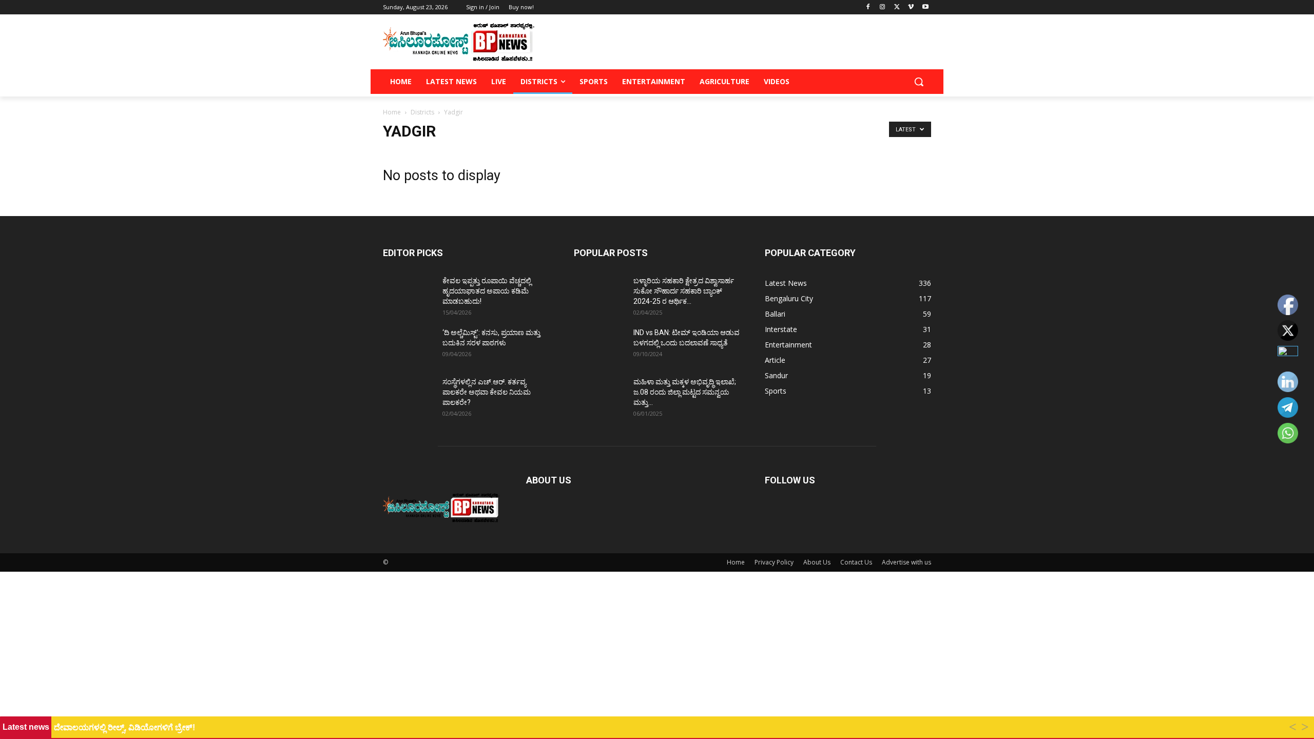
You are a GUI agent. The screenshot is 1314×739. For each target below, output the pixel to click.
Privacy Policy (774, 562)
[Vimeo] (911, 7)
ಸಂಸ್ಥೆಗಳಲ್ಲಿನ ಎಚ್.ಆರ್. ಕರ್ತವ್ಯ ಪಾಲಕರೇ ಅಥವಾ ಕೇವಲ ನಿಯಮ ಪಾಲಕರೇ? (486, 392)
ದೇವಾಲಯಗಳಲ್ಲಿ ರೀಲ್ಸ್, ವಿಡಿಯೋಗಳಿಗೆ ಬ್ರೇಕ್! (124, 727)
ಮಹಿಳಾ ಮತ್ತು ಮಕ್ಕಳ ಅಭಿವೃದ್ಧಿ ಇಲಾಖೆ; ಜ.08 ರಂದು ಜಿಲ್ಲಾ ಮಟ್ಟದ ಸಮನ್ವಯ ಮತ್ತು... (684, 392)
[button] (918, 81)
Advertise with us (906, 562)
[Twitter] (897, 7)
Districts (422, 112)
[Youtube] (925, 7)
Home (392, 112)
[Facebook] (868, 7)
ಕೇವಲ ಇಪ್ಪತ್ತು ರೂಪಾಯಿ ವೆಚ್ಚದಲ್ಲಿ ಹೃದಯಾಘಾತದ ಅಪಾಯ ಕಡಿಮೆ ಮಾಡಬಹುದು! (486, 291)
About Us (816, 562)
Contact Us (856, 562)
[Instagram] (882, 7)
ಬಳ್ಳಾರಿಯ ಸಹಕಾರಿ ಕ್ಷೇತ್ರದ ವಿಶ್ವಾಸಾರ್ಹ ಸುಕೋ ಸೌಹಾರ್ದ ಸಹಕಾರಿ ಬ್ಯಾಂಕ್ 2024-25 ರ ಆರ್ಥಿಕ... (683, 291)
